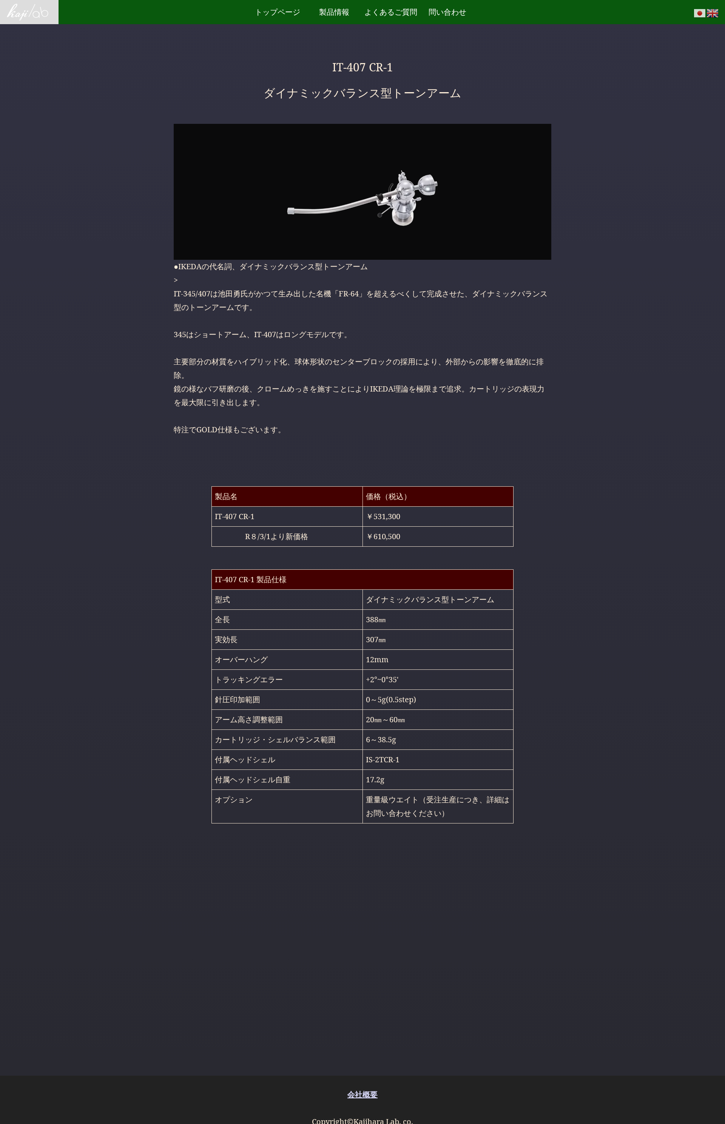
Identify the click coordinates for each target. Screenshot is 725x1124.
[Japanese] (700, 12)
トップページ (277, 12)
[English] (712, 12)
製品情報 (334, 12)
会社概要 (362, 1094)
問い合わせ (447, 12)
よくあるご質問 (390, 12)
